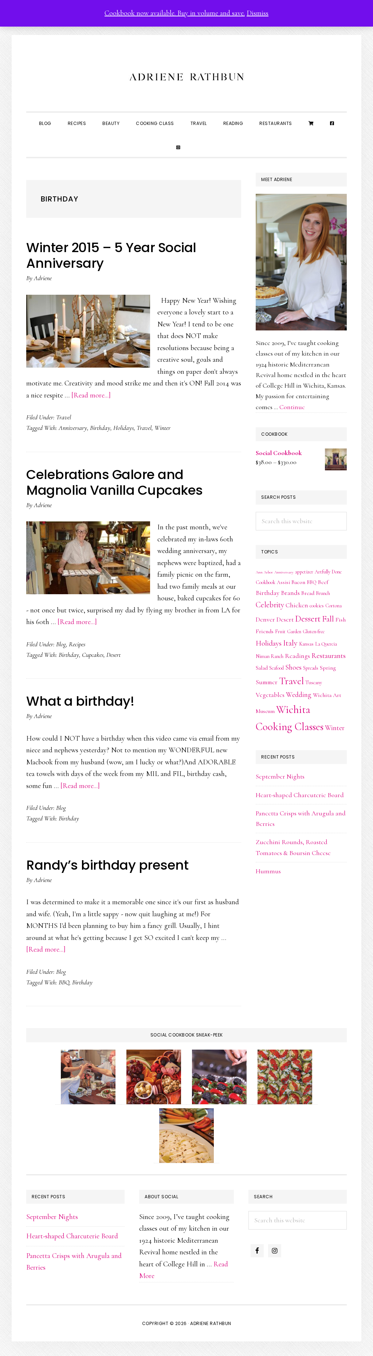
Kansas (306, 644)
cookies (317, 606)
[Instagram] (178, 147)
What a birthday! (80, 701)
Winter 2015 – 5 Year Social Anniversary (111, 255)
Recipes (77, 644)
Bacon (298, 582)
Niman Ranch (269, 656)
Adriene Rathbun (186, 75)
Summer (267, 682)
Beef (323, 582)
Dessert (308, 618)
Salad (262, 667)
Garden (294, 631)
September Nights (280, 776)
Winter (162, 428)
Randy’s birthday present (107, 865)
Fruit (280, 631)
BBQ (64, 982)
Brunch (323, 593)
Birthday (100, 428)
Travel (63, 417)
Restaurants (328, 655)
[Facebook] (332, 123)
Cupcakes (92, 655)
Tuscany (313, 682)
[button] (196, 141)
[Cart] (311, 123)
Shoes (293, 667)
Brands (290, 593)
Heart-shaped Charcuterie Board (300, 795)
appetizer (304, 572)
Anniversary (73, 428)
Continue (292, 407)
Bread (307, 593)
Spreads (310, 668)
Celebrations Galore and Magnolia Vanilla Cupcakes (114, 482)
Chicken (297, 605)
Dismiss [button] (257, 13)
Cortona (333, 606)
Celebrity (270, 605)
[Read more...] (91, 395)
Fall (328, 619)
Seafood (276, 668)
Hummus (268, 871)
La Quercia (326, 644)
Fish (340, 619)
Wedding (298, 694)
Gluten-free (314, 631)
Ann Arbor (264, 572)
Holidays (123, 428)
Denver (265, 619)
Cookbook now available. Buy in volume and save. (175, 13)
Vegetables (270, 695)
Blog (61, 644)
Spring (328, 667)
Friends (265, 631)
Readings (297, 656)
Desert (113, 655)
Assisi (283, 582)
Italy (290, 643)
